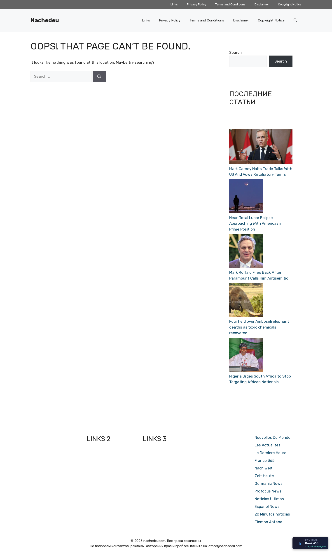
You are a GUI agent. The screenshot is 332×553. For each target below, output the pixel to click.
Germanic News (269, 483)
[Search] (99, 76)
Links (174, 4)
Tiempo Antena (268, 522)
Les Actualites (268, 445)
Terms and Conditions (230, 4)
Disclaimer (262, 4)
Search (235, 52)
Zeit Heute (264, 476)
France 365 (264, 460)
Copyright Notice (290, 4)
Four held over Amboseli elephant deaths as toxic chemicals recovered (259, 327)
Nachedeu (44, 20)
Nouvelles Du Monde (272, 437)
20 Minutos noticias (272, 514)
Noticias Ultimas (269, 499)
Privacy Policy (196, 4)
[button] (295, 20)
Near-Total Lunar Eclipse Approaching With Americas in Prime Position (256, 223)
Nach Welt (264, 468)
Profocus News (268, 491)
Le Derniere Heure (270, 452)
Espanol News (267, 506)
